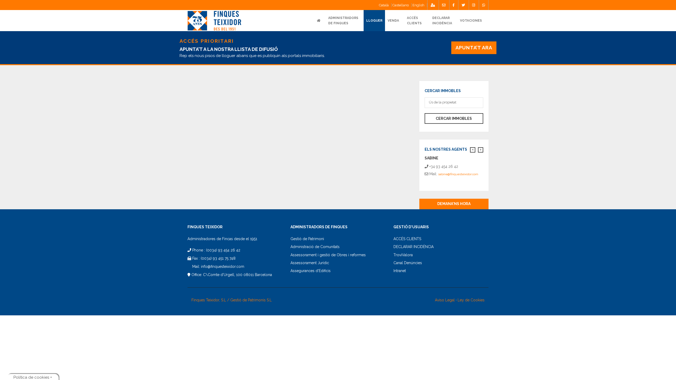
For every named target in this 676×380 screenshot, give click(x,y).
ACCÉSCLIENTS (414, 20)
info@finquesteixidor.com (222, 266)
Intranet (399, 271)
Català (384, 5)
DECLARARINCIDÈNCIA (442, 20)
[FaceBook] (453, 5)
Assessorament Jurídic (309, 263)
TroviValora (403, 255)
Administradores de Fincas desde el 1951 (222, 239)
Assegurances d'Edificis (310, 271)
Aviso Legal (445, 300)
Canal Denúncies (407, 263)
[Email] (444, 5)
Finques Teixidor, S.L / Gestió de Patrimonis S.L (231, 300)
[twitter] (463, 5)
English (418, 5)
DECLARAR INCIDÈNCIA (413, 247)
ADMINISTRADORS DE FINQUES (343, 20)
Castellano (400, 5)
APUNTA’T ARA (474, 47)
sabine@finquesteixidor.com (458, 174)
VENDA (393, 20)
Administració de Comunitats (315, 247)
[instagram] (473, 5)
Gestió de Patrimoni (307, 239)
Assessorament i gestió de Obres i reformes (328, 255)
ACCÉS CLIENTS (407, 239)
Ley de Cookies (471, 300)
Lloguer (374, 20)
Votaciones (471, 20)
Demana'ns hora (454, 204)
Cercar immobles (454, 118)
